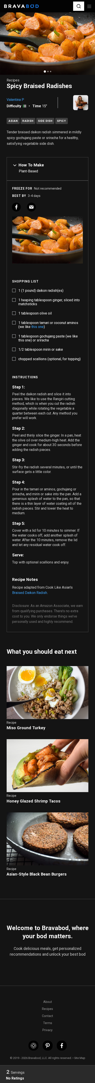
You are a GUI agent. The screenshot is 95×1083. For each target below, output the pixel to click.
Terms (47, 1023)
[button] (78, 6)
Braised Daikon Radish (29, 593)
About (47, 1002)
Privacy (47, 1030)
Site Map (79, 1058)
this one (37, 327)
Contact (47, 1016)
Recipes (47, 1009)
